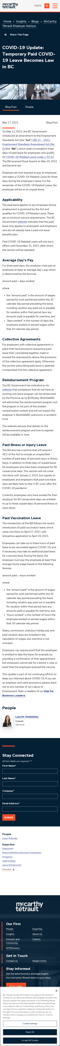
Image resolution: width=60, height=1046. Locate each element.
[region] (30, 1016)
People (29, 107)
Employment (7, 849)
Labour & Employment (11, 865)
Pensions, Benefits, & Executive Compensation (21, 853)
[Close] (56, 991)
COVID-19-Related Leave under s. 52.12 (30, 157)
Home (7, 21)
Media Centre (39, 961)
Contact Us (12, 961)
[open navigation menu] (55, 6)
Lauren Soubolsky (26, 716)
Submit (8, 817)
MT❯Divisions (13, 948)
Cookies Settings (30, 1024)
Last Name (9, 778)
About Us (37, 934)
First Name (9, 765)
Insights (21, 21)
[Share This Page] (5, 35)
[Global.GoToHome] (10, 6)
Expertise (37, 929)
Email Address (11, 803)
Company (8, 790)
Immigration (7, 857)
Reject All (30, 1032)
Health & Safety (9, 861)
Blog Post (11, 107)
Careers (36, 939)
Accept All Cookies (30, 1040)
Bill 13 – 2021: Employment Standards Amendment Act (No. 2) (28, 144)
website (22, 222)
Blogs (35, 21)
